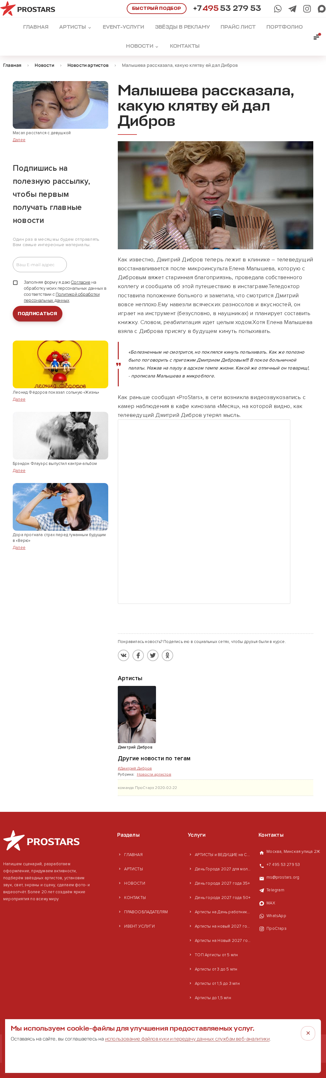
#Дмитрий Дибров (135, 768)
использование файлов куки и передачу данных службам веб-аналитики (187, 1038)
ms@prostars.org (282, 877)
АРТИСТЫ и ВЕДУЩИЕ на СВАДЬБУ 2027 (223, 854)
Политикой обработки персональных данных (62, 297)
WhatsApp (276, 915)
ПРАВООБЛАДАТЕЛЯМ (146, 912)
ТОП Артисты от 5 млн (216, 954)
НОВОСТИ (134, 883)
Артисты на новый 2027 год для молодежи (223, 926)
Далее (19, 139)
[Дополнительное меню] (317, 36)
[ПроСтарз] (307, 8)
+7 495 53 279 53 (283, 864)
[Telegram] (292, 8)
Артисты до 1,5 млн (213, 997)
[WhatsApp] (277, 8)
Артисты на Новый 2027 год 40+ (223, 940)
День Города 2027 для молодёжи (223, 869)
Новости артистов (154, 774)
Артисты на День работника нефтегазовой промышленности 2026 (223, 912)
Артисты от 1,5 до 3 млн (217, 983)
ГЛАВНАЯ (133, 854)
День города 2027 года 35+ (222, 883)
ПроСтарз (276, 928)
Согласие (80, 282)
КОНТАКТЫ (135, 897)
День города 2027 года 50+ (223, 897)
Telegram (275, 890)
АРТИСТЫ (133, 869)
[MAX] (321, 8)
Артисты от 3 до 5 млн (216, 969)
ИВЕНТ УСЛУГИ (139, 926)
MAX (270, 903)
